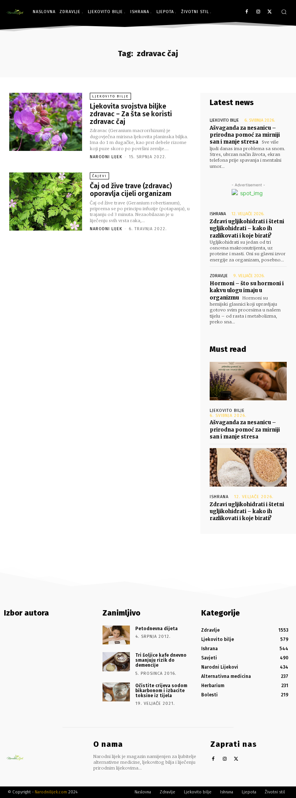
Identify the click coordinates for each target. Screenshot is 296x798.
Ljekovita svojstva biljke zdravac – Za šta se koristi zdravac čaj (131, 114)
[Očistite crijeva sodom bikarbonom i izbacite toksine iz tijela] (116, 692)
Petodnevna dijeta (156, 628)
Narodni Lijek (106, 156)
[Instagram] (258, 12)
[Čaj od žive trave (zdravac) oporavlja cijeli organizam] (45, 201)
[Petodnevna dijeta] (116, 635)
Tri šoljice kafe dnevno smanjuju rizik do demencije (161, 660)
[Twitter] (269, 12)
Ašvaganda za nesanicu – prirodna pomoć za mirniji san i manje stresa (245, 135)
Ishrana (218, 214)
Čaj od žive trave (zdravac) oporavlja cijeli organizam (131, 190)
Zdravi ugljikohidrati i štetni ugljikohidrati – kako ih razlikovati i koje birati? (247, 228)
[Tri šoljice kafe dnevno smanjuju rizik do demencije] (116, 661)
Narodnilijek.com (51, 792)
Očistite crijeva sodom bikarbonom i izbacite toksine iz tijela (161, 690)
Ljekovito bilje (110, 96)
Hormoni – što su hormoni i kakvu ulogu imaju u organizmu (247, 290)
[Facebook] (247, 12)
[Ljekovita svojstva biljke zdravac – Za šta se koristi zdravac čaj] (45, 122)
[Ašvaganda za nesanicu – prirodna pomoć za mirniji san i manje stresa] (248, 381)
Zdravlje (219, 276)
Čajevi (99, 176)
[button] (283, 11)
